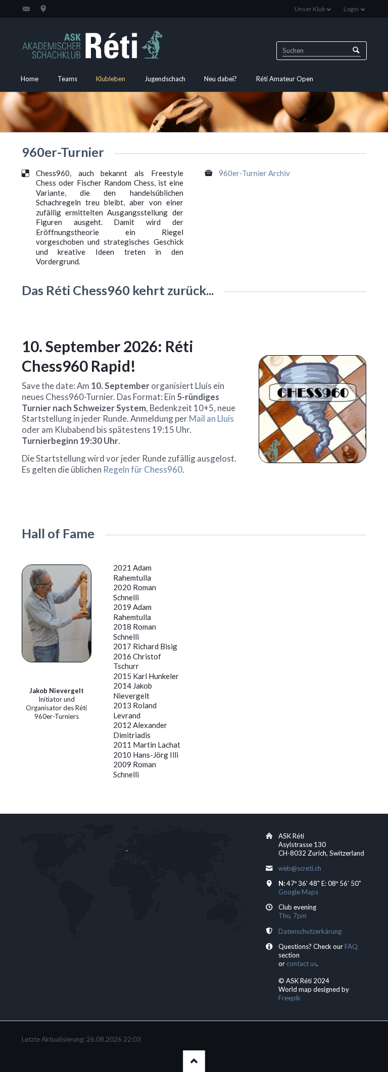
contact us (301, 964)
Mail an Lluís (211, 418)
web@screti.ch (299, 868)
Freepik (289, 998)
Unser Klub (310, 9)
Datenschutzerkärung (310, 931)
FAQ (351, 946)
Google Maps (298, 892)
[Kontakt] (26, 8)
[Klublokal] (43, 8)
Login (351, 9)
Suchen (356, 51)
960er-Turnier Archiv (254, 173)
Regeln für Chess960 (142, 469)
